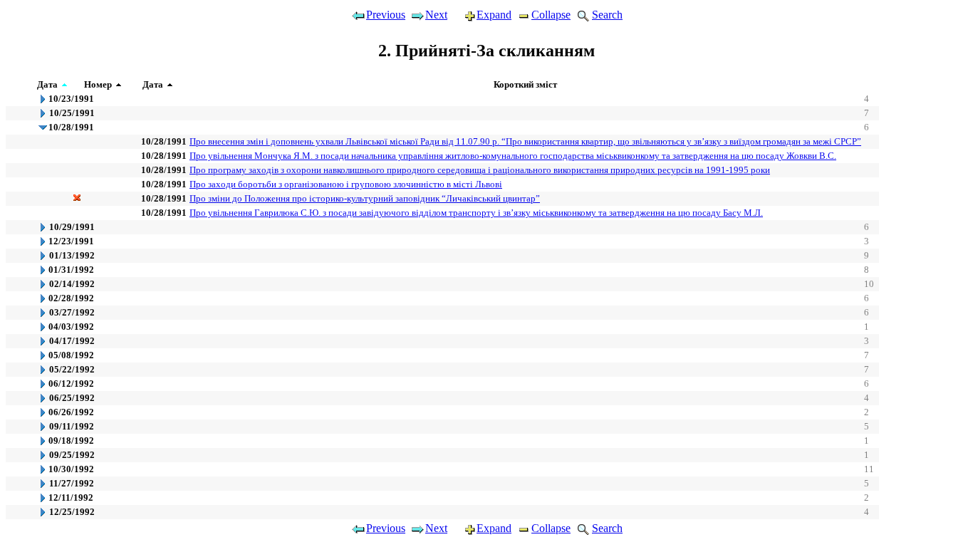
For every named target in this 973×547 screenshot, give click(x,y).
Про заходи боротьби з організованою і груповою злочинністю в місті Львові (345, 184)
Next (436, 15)
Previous (385, 15)
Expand (494, 15)
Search (607, 15)
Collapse (551, 15)
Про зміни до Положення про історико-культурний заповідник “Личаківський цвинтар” (364, 198)
